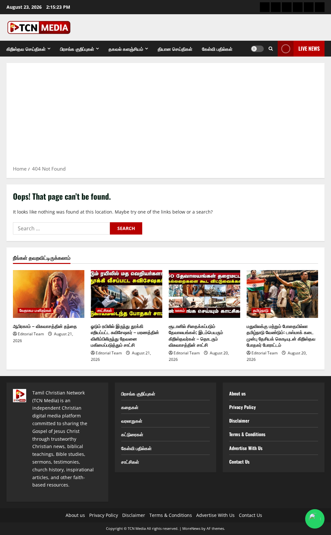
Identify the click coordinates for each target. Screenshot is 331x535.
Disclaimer (239, 420)
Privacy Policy (242, 407)
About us (237, 393)
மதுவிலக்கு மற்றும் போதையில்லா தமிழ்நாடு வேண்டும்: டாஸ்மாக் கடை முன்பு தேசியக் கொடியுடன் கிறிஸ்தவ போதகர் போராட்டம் (281, 335)
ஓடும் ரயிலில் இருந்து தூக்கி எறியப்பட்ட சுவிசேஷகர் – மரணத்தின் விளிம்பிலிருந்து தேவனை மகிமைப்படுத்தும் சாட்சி (125, 335)
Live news (309, 48)
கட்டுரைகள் (132, 434)
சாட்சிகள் (104, 310)
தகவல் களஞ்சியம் (126, 48)
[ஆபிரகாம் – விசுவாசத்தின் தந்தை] (48, 294)
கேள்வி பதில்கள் (217, 48)
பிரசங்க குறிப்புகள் (77, 48)
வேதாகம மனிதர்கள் (35, 310)
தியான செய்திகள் (175, 48)
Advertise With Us (245, 448)
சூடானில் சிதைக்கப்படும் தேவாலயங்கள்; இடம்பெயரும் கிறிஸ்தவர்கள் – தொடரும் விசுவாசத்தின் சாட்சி (196, 335)
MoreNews (191, 528)
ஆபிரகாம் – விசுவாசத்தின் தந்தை (45, 325)
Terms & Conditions (247, 434)
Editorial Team (31, 334)
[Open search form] (271, 48)
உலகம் (180, 310)
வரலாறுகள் (131, 420)
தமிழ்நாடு (261, 310)
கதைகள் (129, 407)
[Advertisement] (165, 116)
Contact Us (239, 461)
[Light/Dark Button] (257, 49)
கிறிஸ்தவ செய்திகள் (26, 48)
